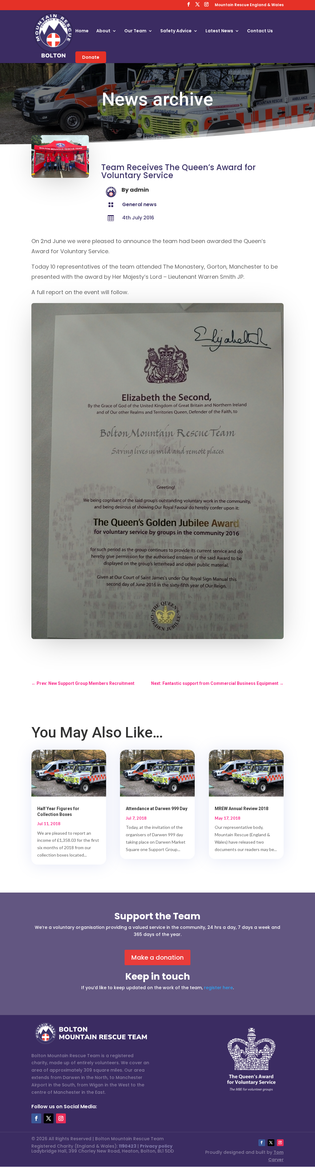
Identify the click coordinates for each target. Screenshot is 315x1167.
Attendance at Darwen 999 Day (156, 808)
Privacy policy (156, 1146)
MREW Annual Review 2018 (241, 808)
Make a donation (157, 957)
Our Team (135, 31)
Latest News (219, 31)
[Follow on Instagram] (61, 1118)
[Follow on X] (49, 1118)
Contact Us (260, 31)
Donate (90, 57)
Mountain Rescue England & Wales (249, 5)
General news (139, 204)
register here (218, 988)
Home (82, 31)
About (103, 31)
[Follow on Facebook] (36, 1118)
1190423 (127, 1146)
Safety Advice (176, 31)
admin (139, 190)
